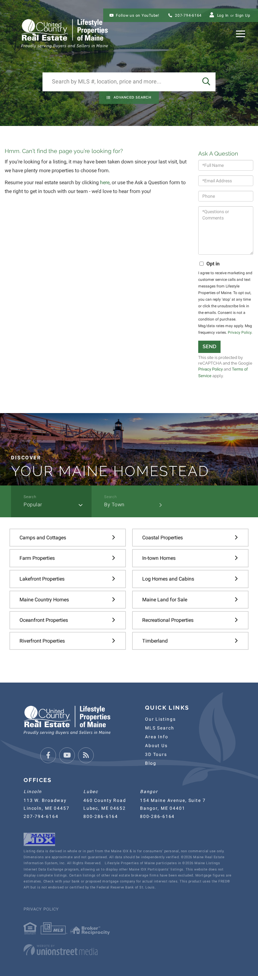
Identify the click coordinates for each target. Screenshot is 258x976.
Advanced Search (132, 97)
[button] (206, 81)
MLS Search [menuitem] (159, 727)
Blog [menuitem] (150, 763)
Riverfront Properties (42, 641)
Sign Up (242, 15)
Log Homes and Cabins (168, 579)
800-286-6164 (100, 816)
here (104, 182)
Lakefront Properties (42, 579)
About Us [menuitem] (156, 745)
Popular (33, 505)
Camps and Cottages (43, 538)
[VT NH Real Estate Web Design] (129, 950)
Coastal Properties (162, 538)
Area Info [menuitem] (156, 736)
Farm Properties (37, 558)
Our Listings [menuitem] (160, 719)
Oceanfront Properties (44, 620)
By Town (114, 505)
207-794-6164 (188, 15)
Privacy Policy (239, 332)
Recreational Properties (168, 620)
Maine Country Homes (44, 600)
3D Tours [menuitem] (156, 754)
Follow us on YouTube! (137, 15)
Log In (223, 15)
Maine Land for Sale (164, 600)
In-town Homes (159, 558)
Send (209, 346)
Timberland (155, 641)
